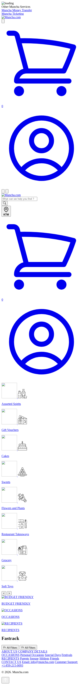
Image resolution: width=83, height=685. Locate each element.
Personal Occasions (32, 655)
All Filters (11, 647)
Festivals (67, 655)
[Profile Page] (41, 187)
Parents (24, 658)
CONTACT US (11, 662)
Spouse (34, 658)
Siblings (44, 658)
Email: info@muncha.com (38, 662)
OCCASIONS (10, 655)
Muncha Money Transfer (17, 10)
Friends (54, 658)
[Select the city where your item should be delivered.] (3, 21)
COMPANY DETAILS (32, 651)
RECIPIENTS (10, 658)
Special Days (53, 655)
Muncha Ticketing (13, 13)
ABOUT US (9, 651)
